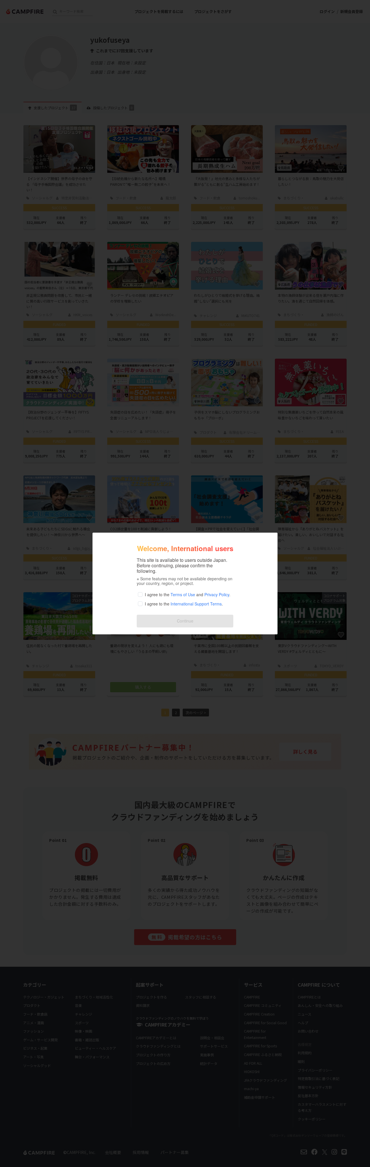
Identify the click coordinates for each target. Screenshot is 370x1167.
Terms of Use (183, 594)
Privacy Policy (216, 594)
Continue (185, 621)
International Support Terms (196, 604)
